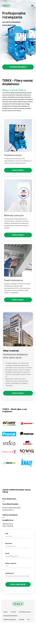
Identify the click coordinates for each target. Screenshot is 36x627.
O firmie (13, 612)
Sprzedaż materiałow (10, 615)
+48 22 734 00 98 (7, 526)
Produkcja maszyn (25, 612)
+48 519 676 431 (7, 524)
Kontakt (21, 619)
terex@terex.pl (7, 520)
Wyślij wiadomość (18, 584)
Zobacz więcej (18, 170)
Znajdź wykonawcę (10, 619)
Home (5, 612)
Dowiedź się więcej (18, 67)
